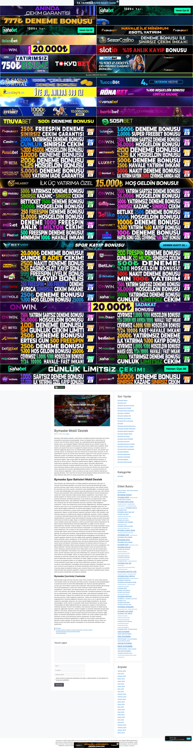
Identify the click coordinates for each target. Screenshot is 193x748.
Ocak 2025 (121, 684)
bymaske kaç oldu (122, 561)
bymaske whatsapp (126, 607)
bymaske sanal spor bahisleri (123, 586)
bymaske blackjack (121, 508)
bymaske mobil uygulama (122, 569)
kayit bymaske (125, 646)
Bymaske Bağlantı (123, 459)
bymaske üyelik (122, 629)
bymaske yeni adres (125, 611)
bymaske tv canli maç (131, 598)
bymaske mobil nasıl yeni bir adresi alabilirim (126, 567)
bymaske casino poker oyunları (123, 528)
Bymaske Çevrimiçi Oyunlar (126, 405)
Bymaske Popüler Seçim (125, 434)
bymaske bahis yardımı (122, 503)
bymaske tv (121, 598)
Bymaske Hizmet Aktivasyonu (127, 426)
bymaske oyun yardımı (132, 573)
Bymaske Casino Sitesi (126, 530)
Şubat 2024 (121, 709)
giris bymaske (124, 636)
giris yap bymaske (132, 639)
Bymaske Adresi (122, 400)
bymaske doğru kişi (133, 535)
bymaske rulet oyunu (131, 584)
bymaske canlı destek (125, 522)
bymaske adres (122, 492)
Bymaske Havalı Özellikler (125, 439)
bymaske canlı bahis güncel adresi (124, 516)
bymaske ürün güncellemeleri (123, 627)
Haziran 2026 (122, 671)
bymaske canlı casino (123, 520)
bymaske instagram (124, 557)
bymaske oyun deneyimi (122, 573)
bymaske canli (122, 510)
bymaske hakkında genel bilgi (123, 555)
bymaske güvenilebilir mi (122, 551)
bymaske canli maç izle (126, 512)
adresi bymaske (122, 490)
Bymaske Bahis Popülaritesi (126, 449)
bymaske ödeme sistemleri (123, 625)
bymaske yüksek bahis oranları (123, 619)
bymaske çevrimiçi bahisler (125, 621)
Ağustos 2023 (122, 725)
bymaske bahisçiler (131, 503)
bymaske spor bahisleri (124, 592)
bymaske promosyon (124, 580)
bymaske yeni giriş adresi (122, 615)
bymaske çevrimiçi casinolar (63, 629)
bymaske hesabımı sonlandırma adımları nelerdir (127, 655)
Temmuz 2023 (122, 727)
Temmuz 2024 (122, 696)
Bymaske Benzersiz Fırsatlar (126, 444)
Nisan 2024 (121, 704)
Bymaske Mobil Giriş (61, 633)
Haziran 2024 (122, 699)
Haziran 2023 (122, 730)
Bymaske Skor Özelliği (124, 408)
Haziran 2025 (122, 676)
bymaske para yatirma (126, 576)
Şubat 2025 (121, 681)
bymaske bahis (123, 497)
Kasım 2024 (121, 686)
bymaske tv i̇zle (122, 600)
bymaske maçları (121, 565)
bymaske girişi (123, 545)
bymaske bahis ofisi (134, 497)
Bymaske (58, 628)
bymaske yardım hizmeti (132, 609)
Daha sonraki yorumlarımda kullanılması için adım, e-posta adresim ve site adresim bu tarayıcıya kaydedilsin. (82, 679)
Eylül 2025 (121, 673)
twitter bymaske (132, 649)
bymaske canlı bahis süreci (123, 518)
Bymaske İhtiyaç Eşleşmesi (126, 410)
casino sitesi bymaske (124, 633)
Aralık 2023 (121, 714)
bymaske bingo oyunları (131, 505)
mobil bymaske (122, 649)
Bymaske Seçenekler (124, 457)
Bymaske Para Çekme (123, 578)
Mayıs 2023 (121, 732)
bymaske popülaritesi (134, 578)
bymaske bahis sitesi (126, 502)
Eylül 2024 (121, 691)
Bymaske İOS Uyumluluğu (125, 421)
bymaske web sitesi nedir (124, 604)
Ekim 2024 (121, 689)
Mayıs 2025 (121, 678)
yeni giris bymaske (87, 629)
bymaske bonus (131, 508)
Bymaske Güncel (124, 547)
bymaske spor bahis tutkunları (123, 594)
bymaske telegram (125, 596)
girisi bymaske (122, 639)
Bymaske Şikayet (132, 629)
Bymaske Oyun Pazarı (124, 418)
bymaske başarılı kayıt (122, 505)
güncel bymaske (125, 643)
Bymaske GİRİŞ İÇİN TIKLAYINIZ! (96, 75)
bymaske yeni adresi (125, 613)
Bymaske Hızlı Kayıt (123, 441)
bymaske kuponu (121, 657)
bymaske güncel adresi (124, 549)
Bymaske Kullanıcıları (124, 454)
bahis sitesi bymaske (132, 490)
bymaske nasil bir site (127, 571)
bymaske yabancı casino (122, 609)
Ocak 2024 (121, 712)
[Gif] (96, 183)
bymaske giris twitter (125, 537)
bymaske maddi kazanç (132, 560)
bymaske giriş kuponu (133, 544)
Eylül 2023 (121, 722)
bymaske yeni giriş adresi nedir (124, 617)
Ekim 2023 (121, 720)
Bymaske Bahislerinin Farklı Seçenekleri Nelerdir (68, 631)
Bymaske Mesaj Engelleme (126, 431)
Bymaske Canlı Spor (124, 436)
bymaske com (123, 535)
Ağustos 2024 (122, 694)
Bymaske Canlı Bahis (123, 514)
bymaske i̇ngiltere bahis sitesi (123, 559)
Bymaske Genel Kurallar (125, 462)
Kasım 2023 (121, 717)
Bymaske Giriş (122, 403)
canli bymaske (123, 631)
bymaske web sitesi (124, 602)
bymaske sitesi (122, 588)
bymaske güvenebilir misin (125, 653)
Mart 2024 (121, 707)
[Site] (48, 131)
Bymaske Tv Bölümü (124, 413)
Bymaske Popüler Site (124, 416)
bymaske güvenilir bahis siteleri (124, 553)
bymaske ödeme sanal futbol (123, 623)
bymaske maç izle (124, 563)
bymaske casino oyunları (125, 526)
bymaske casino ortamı (122, 524)
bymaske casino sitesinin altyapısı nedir (125, 532)
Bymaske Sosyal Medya (124, 590)
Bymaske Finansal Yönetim (126, 446)
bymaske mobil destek (76, 629)
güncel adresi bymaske (124, 640)
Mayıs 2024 (121, 702)
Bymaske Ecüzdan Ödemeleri (126, 428)
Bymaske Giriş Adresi (125, 542)
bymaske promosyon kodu (127, 582)
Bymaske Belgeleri (123, 452)
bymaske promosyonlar (122, 584)
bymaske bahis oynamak (124, 499)
